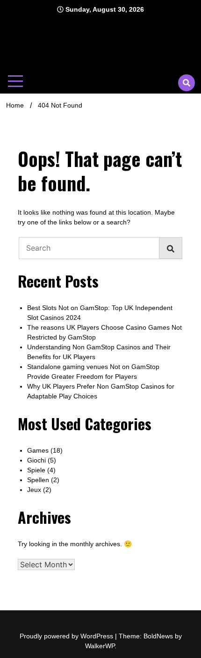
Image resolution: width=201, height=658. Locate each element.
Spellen (38, 480)
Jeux (34, 489)
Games (38, 450)
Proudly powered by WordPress (67, 636)
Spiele (36, 470)
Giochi (36, 460)
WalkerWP (100, 646)
